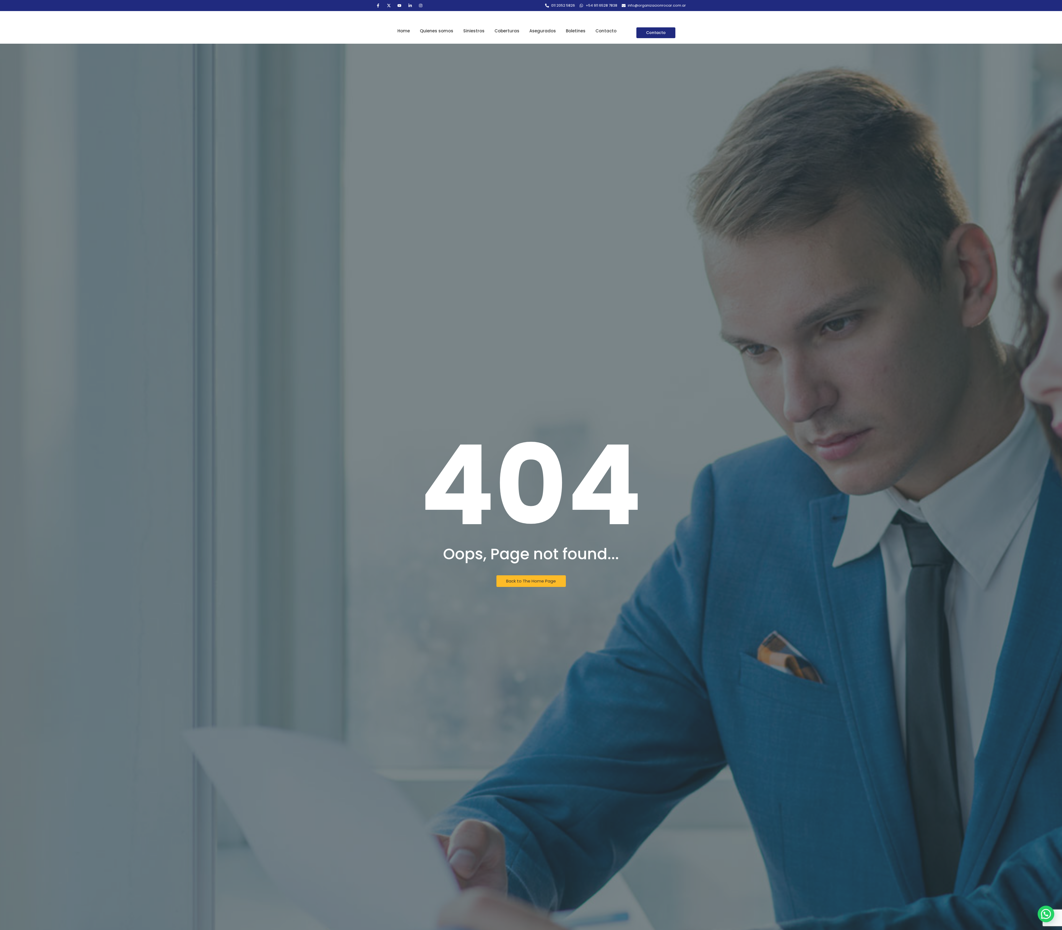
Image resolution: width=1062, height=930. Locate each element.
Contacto (605, 31)
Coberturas (506, 31)
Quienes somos (436, 31)
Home (403, 31)
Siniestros (474, 31)
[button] (1046, 914)
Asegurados (542, 31)
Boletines (575, 31)
